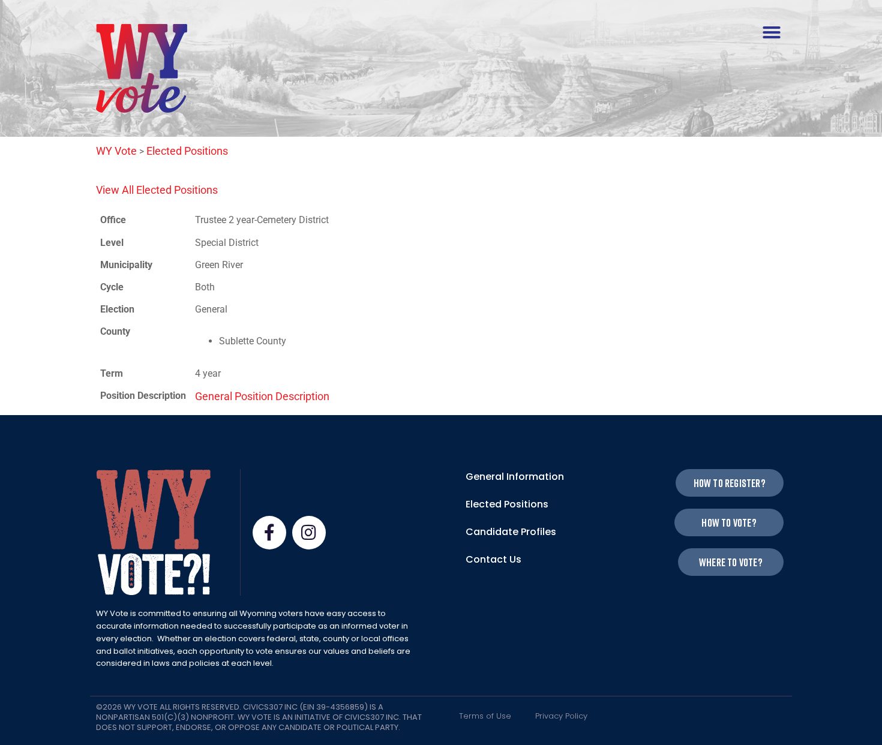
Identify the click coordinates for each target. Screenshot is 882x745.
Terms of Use (485, 716)
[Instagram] (309, 532)
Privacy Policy (561, 716)
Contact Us (493, 559)
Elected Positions (507, 504)
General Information (515, 476)
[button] (771, 32)
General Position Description (262, 396)
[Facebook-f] (269, 532)
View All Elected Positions (157, 190)
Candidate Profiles (511, 532)
